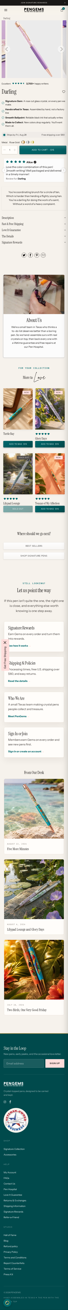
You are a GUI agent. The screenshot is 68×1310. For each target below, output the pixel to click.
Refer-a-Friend (11, 1217)
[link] (34, 83)
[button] (34, 170)
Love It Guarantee (13, 1194)
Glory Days (41, 438)
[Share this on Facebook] (30, 255)
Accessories (10, 1154)
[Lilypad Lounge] (18, 473)
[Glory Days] (50, 408)
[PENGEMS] (34, 10)
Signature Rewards (13, 1211)
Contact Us (9, 1183)
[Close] (5, 642)
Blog (6, 1240)
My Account (10, 1172)
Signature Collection (14, 1149)
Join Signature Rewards (34, 3)
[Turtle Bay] (18, 408)
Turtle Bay (8, 433)
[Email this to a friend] (43, 255)
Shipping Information (14, 1206)
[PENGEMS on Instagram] (5, 1102)
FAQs (6, 1178)
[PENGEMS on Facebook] (10, 1102)
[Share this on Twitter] (23, 255)
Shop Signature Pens (33, 556)
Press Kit (8, 1274)
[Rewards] (7, 1303)
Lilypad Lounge (11, 503)
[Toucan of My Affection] (50, 473)
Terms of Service (12, 1268)
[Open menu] (6, 10)
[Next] (61, 49)
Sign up (55, 1063)
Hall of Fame (10, 1235)
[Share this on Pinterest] (36, 255)
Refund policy (11, 1246)
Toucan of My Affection (47, 503)
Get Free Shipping (5, 658)
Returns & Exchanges (15, 1200)
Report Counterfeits (14, 1263)
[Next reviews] (63, 170)
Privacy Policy (11, 1251)
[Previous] (6, 49)
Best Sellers (34, 546)
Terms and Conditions (15, 1257)
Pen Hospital (10, 1189)
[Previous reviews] (4, 170)
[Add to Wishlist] (63, 92)
